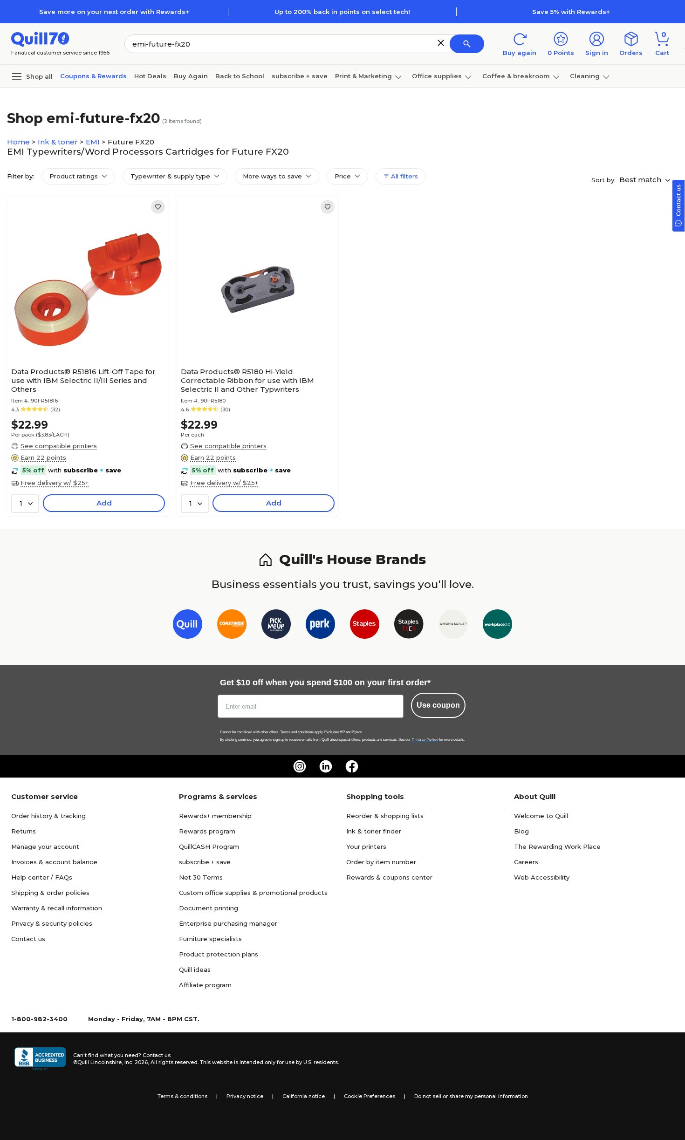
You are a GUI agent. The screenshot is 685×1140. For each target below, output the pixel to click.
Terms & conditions (182, 1096)
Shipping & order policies (50, 892)
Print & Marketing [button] (363, 76)
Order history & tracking (48, 815)
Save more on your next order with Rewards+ (114, 11)
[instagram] (299, 766)
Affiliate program (205, 985)
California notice (303, 1096)
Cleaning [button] (585, 76)
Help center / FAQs (41, 877)
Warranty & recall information (56, 908)
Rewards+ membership (215, 815)
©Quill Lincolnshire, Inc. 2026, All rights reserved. (136, 1062)
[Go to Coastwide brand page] (232, 625)
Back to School (239, 76)
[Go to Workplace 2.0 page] (497, 625)
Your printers (366, 846)
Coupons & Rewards (93, 76)
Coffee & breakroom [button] (516, 76)
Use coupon (438, 705)
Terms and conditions (297, 732)
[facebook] (351, 766)
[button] (441, 43)
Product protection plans (218, 954)
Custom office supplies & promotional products (253, 892)
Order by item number (381, 862)
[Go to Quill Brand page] (187, 625)
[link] (158, 207)
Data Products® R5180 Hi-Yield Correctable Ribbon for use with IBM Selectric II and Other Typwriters (247, 380)
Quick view (85, 335)
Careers (526, 862)
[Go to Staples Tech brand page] (409, 625)
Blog (521, 831)
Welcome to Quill (541, 815)
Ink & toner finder (373, 831)
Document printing (208, 908)
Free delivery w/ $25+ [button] (55, 482)
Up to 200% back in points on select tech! (342, 11)
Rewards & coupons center (389, 877)
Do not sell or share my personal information (471, 1096)
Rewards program (207, 831)
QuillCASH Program (209, 846)
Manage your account (45, 846)
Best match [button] (641, 179)
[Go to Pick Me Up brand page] (276, 625)
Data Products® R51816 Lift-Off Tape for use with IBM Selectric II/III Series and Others (83, 380)
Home (19, 141)
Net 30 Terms (201, 877)
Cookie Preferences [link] (369, 1096)
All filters (403, 176)
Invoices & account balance (54, 862)
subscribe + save (300, 76)
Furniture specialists (210, 938)
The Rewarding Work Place (557, 846)
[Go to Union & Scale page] (453, 625)
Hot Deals (150, 76)
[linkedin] (325, 766)
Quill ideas (195, 969)
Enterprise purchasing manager (228, 923)
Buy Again (191, 76)
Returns (23, 831)
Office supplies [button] (437, 76)
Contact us (28, 938)
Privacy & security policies (51, 923)
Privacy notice (244, 1096)
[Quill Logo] (40, 38)
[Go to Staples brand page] (364, 625)
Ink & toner (59, 141)
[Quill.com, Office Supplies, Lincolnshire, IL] (40, 1059)
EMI (94, 141)
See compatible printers (59, 446)
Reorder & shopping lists (385, 815)
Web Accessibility (541, 877)
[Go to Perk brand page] (320, 625)
